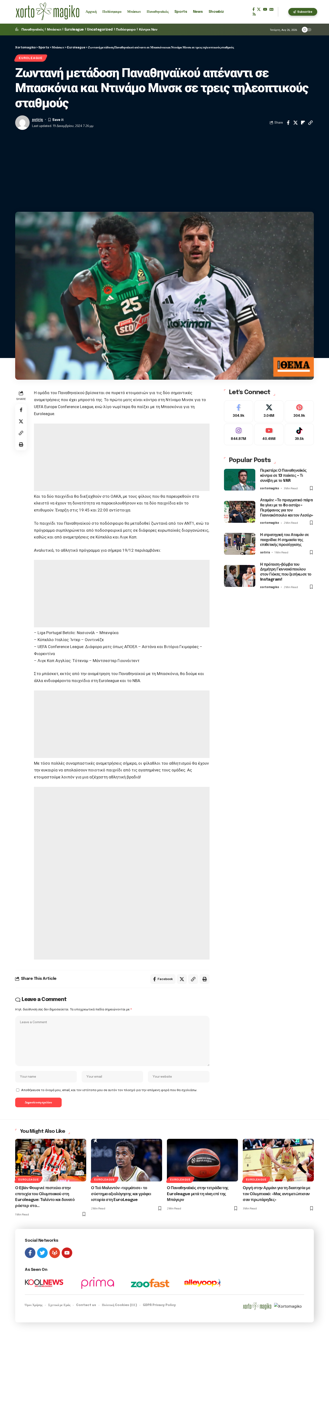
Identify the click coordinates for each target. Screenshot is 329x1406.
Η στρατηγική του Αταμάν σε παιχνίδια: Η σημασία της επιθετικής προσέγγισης (284, 540)
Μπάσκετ (54, 29)
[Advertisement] (164, 171)
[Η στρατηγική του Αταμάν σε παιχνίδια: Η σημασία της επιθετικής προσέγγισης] (239, 544)
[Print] (21, 444)
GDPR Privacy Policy (159, 1305)
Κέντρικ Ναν (148, 29)
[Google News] (271, 9)
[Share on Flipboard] (303, 122)
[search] (283, 12)
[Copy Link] (310, 122)
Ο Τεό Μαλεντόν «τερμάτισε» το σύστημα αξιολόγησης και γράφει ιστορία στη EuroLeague (121, 1194)
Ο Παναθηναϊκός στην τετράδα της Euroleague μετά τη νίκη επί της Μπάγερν (198, 1194)
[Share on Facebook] (288, 122)
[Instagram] (238, 434)
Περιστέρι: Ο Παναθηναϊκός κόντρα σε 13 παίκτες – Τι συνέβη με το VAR (283, 476)
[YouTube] (265, 9)
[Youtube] (268, 434)
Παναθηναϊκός (32, 29)
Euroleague (74, 29)
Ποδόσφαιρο (126, 29)
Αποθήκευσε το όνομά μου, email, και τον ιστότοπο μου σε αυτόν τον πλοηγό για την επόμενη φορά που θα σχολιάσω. (109, 1090)
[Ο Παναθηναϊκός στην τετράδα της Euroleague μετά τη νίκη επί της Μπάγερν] (202, 1160)
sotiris (37, 119)
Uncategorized (100, 29)
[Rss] (254, 14)
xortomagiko (269, 488)
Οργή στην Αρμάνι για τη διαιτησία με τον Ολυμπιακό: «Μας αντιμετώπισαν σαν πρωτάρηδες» (276, 1194)
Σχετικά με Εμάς (59, 1305)
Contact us (86, 1305)
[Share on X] (295, 122)
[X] (259, 9)
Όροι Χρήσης (33, 1305)
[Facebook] (253, 9)
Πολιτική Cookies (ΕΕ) (119, 1305)
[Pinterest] (299, 411)
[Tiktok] (299, 434)
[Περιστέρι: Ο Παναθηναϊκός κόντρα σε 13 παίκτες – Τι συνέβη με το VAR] (239, 480)
